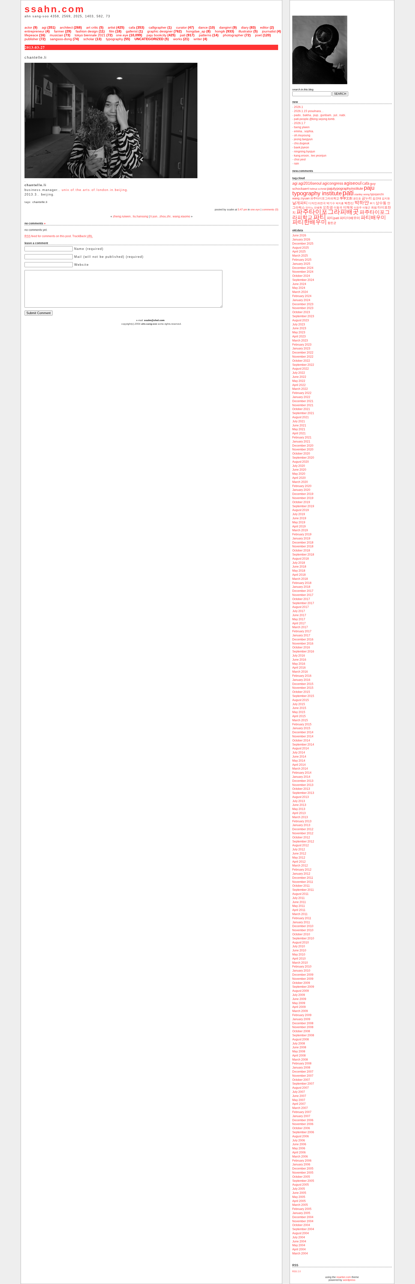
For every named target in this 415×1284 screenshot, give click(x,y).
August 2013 (300, 797)
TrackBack (82, 236)
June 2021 (299, 425)
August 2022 (300, 368)
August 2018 (300, 558)
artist (111, 27)
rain (296, 163)
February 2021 (301, 437)
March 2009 (300, 1011)
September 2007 (303, 1083)
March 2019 (300, 530)
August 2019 (300, 510)
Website (81, 264)
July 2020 (298, 466)
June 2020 (299, 469)
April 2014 (299, 764)
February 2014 (301, 772)
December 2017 (302, 591)
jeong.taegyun (303, 139)
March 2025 (300, 255)
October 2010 (301, 934)
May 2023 (298, 332)
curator (181, 27)
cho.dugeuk (301, 143)
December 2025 (302, 243)
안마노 (309, 207)
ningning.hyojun (304, 151)
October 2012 (301, 837)
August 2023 (300, 320)
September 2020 (303, 457)
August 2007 (300, 1087)
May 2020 (298, 473)
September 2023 (303, 316)
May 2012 (298, 857)
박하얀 (361, 202)
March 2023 (300, 340)
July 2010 (298, 946)
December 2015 (302, 684)
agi (44, 27)
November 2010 (302, 930)
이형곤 (366, 207)
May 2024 (298, 288)
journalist (269, 31)
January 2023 (301, 348)
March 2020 (300, 482)
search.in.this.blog (302, 89)
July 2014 (298, 752)
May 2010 (298, 954)
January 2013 (301, 825)
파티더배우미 (350, 218)
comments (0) (270, 209)
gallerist (132, 31)
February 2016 (301, 675)
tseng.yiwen (302, 127)
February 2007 (301, 1112)
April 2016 (299, 667)
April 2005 (299, 1201)
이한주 (358, 207)
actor (28, 27)
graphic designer (160, 31)
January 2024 (301, 300)
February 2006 (301, 1160)
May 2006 (298, 1148)
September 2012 (303, 841)
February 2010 (301, 966)
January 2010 (301, 970)
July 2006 (298, 1140)
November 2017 (302, 595)
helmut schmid (318, 188)
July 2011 (298, 898)
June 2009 (299, 999)
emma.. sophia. (304, 131)
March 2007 (300, 1108)
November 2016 (302, 643)
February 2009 (301, 1015)
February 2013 (301, 821)
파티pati (333, 218)
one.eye (122, 35)
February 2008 (301, 1063)
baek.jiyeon (301, 147)
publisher (31, 39)
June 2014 (299, 756)
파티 (319, 217)
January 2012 (301, 873)
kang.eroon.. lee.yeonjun (310, 155)
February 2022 (301, 393)
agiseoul (352, 183)
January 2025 (301, 264)
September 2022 (303, 365)
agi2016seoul (310, 183)
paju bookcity (156, 35)
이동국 (338, 207)
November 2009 (302, 978)
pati (182, 35)
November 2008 (302, 1027)
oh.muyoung (302, 135)
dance (203, 27)
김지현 (386, 198)
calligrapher (157, 27)
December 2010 (302, 926)
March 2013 (300, 817)
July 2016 (298, 655)
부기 (372, 203)
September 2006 (303, 1132)
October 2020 (301, 453)
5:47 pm (242, 209)
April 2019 (299, 526)
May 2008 (298, 1051)
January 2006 (301, 1164)
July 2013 (298, 801)
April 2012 (299, 861)
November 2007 (302, 1075)
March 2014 (300, 768)
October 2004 (301, 1225)
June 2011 (299, 902)
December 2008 (302, 1023)
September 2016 (303, 651)
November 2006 (302, 1124)
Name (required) (89, 249)
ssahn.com (54, 9)
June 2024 (299, 284)
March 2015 (300, 720)
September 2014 (303, 744)
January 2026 (301, 239)
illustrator (245, 31)
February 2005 (301, 1209)
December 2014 (302, 732)
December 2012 (302, 829)
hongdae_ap (195, 31)
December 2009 (302, 974)
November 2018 (302, 546)
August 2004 (300, 1233)
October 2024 (301, 276)
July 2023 (298, 324)
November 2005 (302, 1172)
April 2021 (299, 433)
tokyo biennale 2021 (90, 35)
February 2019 (301, 534)
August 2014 (300, 748)
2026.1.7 (299, 123)
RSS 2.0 (296, 1271)
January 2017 (301, 635)
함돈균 (332, 223)
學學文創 (346, 198)
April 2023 (299, 336)
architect (66, 27)
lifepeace (31, 35)
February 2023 (301, 344)
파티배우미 (373, 217)
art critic (92, 27)
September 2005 (303, 1181)
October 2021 (301, 409)
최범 (374, 207)
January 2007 (301, 1116)
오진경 (328, 207)
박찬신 (349, 203)
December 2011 (302, 877)
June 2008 (299, 1047)
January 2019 (301, 538)
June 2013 (299, 805)
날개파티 (300, 203)
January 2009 (301, 1019)
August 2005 (300, 1184)
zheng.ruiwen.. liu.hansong (130, 216)
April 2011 (298, 910)
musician (56, 35)
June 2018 (299, 566)
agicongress (332, 183)
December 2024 (302, 268)
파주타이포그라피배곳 (327, 211)
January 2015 (301, 728)
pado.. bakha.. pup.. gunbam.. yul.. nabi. (320, 115)
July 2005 (298, 1188)
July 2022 (298, 372)
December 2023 (302, 304)
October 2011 (301, 885)
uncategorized (149, 39)
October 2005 (301, 1176)
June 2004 (299, 1241)
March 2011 (300, 914)
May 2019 (298, 522)
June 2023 (299, 328)
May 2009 (298, 1003)
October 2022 (301, 360)
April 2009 (299, 1007)
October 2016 (301, 647)
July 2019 (298, 514)
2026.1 (298, 107)
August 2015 (300, 700)
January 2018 (301, 586)
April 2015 (299, 716)
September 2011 (303, 890)
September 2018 (303, 554)
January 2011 (301, 922)
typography (114, 39)
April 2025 (299, 251)
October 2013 (301, 789)
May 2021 (298, 429)
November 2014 (302, 736)
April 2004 (299, 1249)
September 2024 (303, 280)
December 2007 (302, 1071)
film (111, 31)
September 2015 (303, 696)
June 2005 (299, 1193)
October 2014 (301, 740)
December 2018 (302, 542)
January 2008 (301, 1067)
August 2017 (300, 607)
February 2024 (301, 296)
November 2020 (302, 449)
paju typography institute (333, 190)
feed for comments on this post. (48, 236)
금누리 (367, 198)
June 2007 (299, 1096)
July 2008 (298, 1043)
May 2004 (298, 1245)
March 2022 (300, 389)
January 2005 (301, 1213)
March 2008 (300, 1059)
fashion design (87, 31)
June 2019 (299, 518)
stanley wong (362, 194)
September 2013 (303, 793)
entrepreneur (34, 31)
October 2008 (301, 1031)
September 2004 (303, 1229)
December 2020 (302, 445)
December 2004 (302, 1217)
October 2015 (301, 692)
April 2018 (299, 574)
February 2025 (301, 259)
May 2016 (298, 663)
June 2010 (299, 950)
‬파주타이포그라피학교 (324, 198)
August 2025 (300, 247)
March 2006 (300, 1156)
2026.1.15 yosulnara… (309, 111)
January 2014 (301, 776)
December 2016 (302, 639)
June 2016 (299, 659)
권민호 (357, 198)
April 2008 (299, 1055)
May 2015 (298, 712)
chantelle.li (39, 202)
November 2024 (302, 271)
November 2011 (302, 882)
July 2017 (298, 611)
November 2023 (302, 308)
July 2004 (298, 1237)
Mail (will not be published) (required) (109, 257)
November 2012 (302, 833)
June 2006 (299, 1144)
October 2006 (301, 1128)
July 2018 (298, 562)
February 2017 (301, 631)
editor (264, 27)
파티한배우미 (309, 222)
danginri (225, 27)
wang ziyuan (301, 198)
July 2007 (298, 1092)
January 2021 (301, 441)
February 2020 (301, 486)
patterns (205, 35)
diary (245, 27)
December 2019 (302, 494)
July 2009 (298, 995)
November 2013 (302, 785)
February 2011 (301, 918)
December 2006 (302, 1120)
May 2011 (298, 906)
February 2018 (301, 583)
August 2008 (300, 1039)
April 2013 (299, 813)
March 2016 (300, 671)
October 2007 (301, 1080)
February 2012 (301, 869)
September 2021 (303, 413)
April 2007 (299, 1104)
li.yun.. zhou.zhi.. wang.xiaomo (170, 216)
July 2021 (298, 421)
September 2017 (303, 603)
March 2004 (300, 1253)
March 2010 (300, 962)
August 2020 (300, 461)
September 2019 (303, 506)
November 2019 (302, 498)
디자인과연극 (317, 203)
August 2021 (300, 417)
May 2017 (298, 619)
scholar (88, 39)
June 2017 (299, 615)
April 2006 (299, 1152)
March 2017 (300, 627)
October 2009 (301, 983)
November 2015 (302, 687)
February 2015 (301, 724)
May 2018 (298, 570)
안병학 (318, 207)
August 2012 (300, 845)
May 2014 (298, 760)
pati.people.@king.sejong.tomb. (314, 119)
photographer (233, 35)
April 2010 (299, 958)
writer (198, 39)
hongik (220, 31)
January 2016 (301, 680)
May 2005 (298, 1197)
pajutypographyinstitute (345, 188)
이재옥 (348, 207)
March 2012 (300, 865)
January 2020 (301, 490)
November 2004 (302, 1221)
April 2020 (299, 478)
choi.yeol (300, 159)
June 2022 (299, 377)
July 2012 (298, 849)
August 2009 (300, 991)
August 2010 (300, 942)
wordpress (349, 1279)
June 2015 (299, 708)
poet (258, 35)
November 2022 (302, 356)
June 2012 (299, 853)
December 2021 (302, 401)
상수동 (381, 203)
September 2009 (303, 986)
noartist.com (343, 1277)
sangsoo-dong (61, 39)
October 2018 (301, 550)
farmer (59, 31)
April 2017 (299, 623)
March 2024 (300, 292)
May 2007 (298, 1100)
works (177, 39)
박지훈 (340, 203)
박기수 (330, 203)
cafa (132, 27)
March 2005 (300, 1205)
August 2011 (300, 894)
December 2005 (302, 1168)
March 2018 (300, 579)
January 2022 (301, 397)
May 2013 (298, 809)
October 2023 (301, 312)
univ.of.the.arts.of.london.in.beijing (94, 190)
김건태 (376, 198)
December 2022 (302, 352)
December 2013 (302, 781)
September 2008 (303, 1035)
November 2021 (302, 405)
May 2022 (298, 381)
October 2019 (301, 502)
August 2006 (300, 1136)
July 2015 (298, 704)
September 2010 (303, 938)
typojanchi (377, 194)
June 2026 (299, 235)
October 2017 (301, 599)
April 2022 (299, 385)
